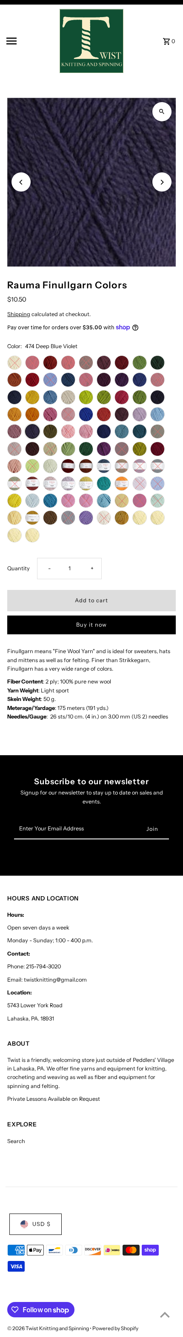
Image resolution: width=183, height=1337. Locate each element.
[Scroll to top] (164, 1314)
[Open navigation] (30, 41)
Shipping (18, 314)
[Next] (162, 182)
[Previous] (21, 182)
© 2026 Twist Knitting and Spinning (48, 1328)
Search (16, 1141)
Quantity (18, 568)
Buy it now (91, 625)
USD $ (41, 1224)
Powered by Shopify (115, 1328)
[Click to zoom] (162, 111)
